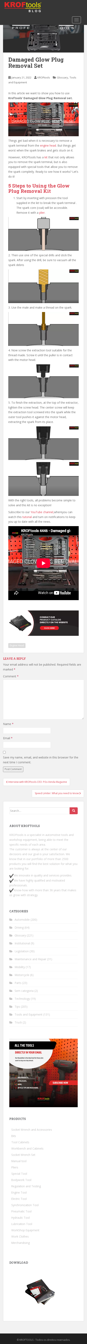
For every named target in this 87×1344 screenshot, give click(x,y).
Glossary (62, 77)
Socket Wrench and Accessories (31, 1130)
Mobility (20, 967)
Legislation (22, 951)
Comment (11, 676)
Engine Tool (19, 1192)
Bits (13, 1136)
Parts (18, 983)
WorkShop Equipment (25, 1230)
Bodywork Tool (21, 1180)
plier (42, 213)
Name (8, 724)
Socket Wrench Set (23, 1155)
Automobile (22, 919)
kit (46, 157)
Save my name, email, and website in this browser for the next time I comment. (40, 759)
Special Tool (19, 1174)
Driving (19, 927)
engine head (48, 145)
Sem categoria (24, 991)
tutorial (27, 517)
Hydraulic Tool (20, 1218)
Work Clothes (20, 1236)
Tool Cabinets (20, 1142)
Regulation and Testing (26, 1186)
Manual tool (19, 1161)
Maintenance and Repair (30, 959)
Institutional (22, 943)
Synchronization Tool (25, 1205)
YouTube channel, (42, 512)
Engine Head (17, 645)
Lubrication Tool (21, 1224)
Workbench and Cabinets (27, 1148)
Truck (18, 1022)
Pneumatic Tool (21, 1211)
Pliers (14, 1167)
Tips (17, 1006)
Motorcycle (22, 975)
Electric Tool (19, 1199)
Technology (22, 999)
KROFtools (43, 77)
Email (8, 738)
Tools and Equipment (28, 1014)
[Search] (74, 810)
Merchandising (20, 1243)
